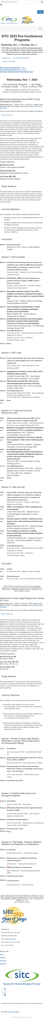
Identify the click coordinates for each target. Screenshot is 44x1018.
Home (2, 954)
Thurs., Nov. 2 (13, 70)
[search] (42, 2)
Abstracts (3, 964)
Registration (6, 58)
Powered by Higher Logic (22, 1017)
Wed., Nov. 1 (13, 67)
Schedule (3, 960)
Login (40, 12)
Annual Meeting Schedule (21, 58)
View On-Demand (7, 115)
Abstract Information (8, 61)
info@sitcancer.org (10, 939)
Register (2, 957)
